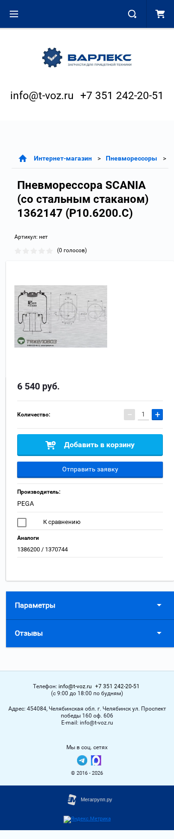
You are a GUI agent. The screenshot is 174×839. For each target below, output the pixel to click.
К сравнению (61, 521)
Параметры (35, 605)
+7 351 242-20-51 (122, 95)
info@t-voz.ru (42, 95)
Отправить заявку (90, 469)
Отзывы (29, 633)
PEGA (25, 503)
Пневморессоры (131, 158)
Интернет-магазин (63, 158)
